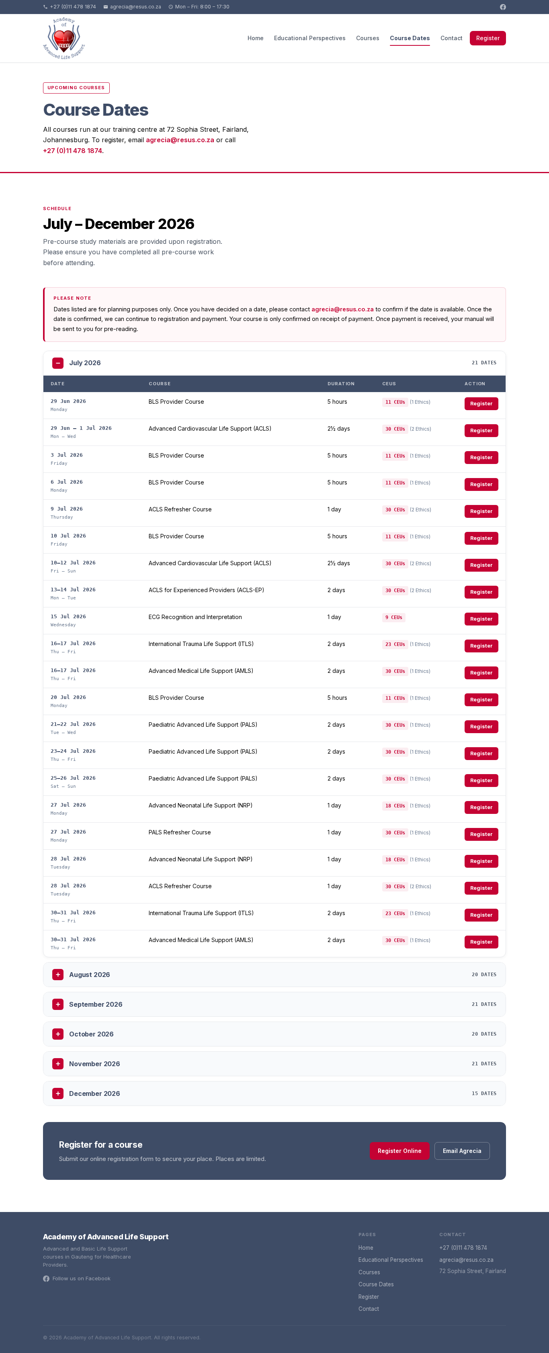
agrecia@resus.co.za (135, 7)
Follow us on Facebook (82, 1278)
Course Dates (410, 38)
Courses (367, 38)
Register (488, 38)
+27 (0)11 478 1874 (73, 7)
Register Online (400, 1150)
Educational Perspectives (310, 38)
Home (256, 38)
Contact (451, 38)
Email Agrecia (462, 1150)
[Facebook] (503, 7)
